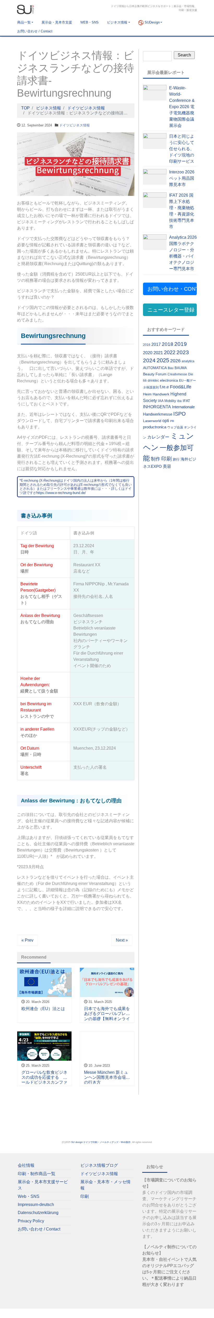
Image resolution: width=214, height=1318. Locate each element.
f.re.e (164, 386)
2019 (180, 344)
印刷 (166, 459)
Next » (122, 940)
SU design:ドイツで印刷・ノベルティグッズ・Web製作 (100, 1142)
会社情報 (26, 1165)
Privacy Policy (31, 1221)
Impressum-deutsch (36, 1204)
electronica (169, 380)
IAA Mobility (167, 401)
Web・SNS (28, 1196)
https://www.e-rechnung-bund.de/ (61, 493)
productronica (154, 427)
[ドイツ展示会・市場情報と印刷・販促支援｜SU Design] (25, 8)
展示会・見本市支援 (56, 22)
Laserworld (152, 421)
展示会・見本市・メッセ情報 (105, 1185)
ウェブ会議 (175, 427)
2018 (167, 344)
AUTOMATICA (155, 368)
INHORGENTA (157, 407)
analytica (188, 361)
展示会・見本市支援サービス (43, 1185)
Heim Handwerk (156, 394)
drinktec (153, 380)
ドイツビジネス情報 (74, 125)
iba (179, 401)
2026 (175, 360)
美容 (167, 466)
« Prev (27, 940)
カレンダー (158, 437)
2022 (169, 352)
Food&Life (180, 386)
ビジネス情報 (117, 22)
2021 (158, 352)
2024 (149, 360)
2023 (182, 352)
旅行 (176, 459)
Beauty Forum (155, 374)
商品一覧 (24, 22)
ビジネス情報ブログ (99, 1165)
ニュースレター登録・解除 (172, 310)
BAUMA (181, 368)
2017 (156, 344)
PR (172, 421)
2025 (163, 360)
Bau (171, 368)
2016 (146, 345)
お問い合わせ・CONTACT (172, 289)
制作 (155, 459)
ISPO (179, 414)
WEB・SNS (89, 22)
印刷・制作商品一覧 (36, 1173)
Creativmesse (177, 374)
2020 (147, 353)
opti (165, 420)
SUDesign (152, 22)
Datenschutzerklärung (38, 1212)
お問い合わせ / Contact (34, 31)
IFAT (186, 401)
